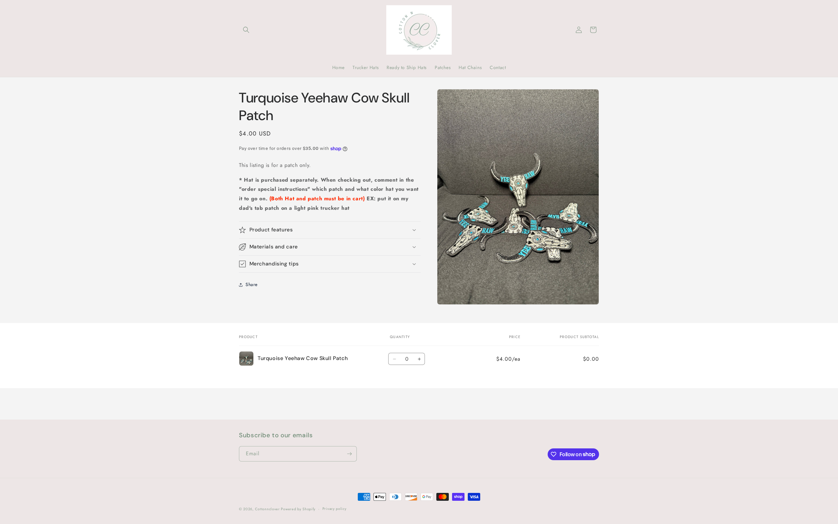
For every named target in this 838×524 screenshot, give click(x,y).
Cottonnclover (268, 509)
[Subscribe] (349, 453)
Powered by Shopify (298, 509)
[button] (246, 30)
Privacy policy (334, 508)
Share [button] (252, 284)
